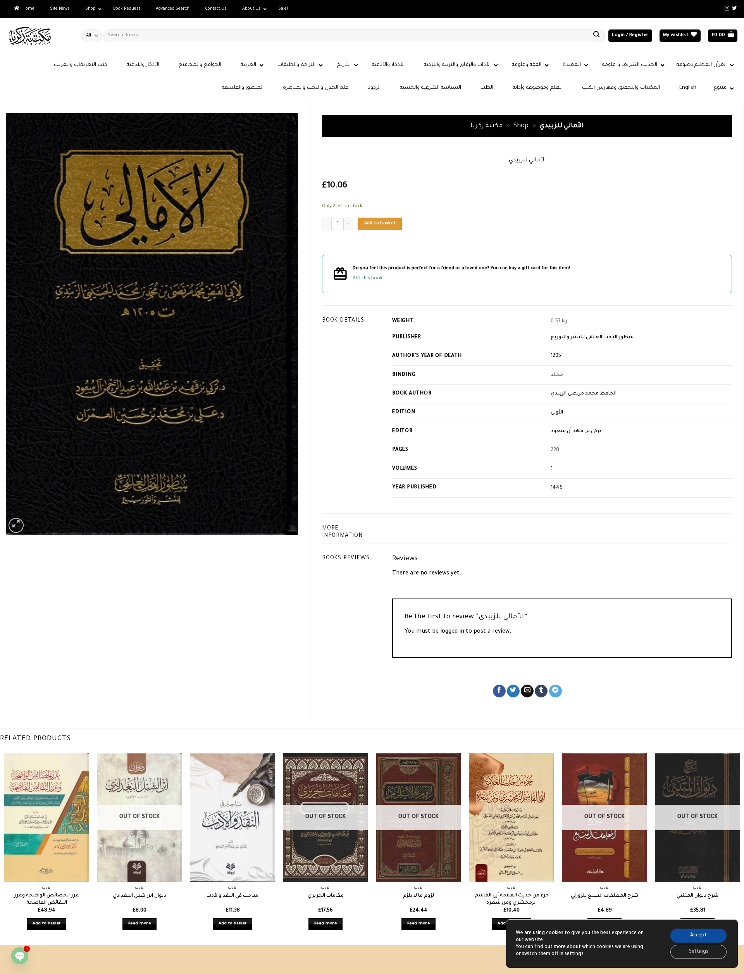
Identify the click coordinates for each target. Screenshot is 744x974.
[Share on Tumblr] (541, 691)
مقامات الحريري (326, 896)
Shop (521, 126)
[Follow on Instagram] (727, 8)
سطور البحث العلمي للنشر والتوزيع (592, 337)
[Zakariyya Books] (38, 36)
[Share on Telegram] (555, 691)
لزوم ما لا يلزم (418, 896)
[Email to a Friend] (527, 691)
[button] (630, 35)
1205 (556, 356)
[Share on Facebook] (499, 691)
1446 (557, 488)
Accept (698, 935)
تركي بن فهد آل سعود (576, 431)
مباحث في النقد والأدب (232, 896)
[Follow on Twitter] (734, 8)
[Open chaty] (19, 955)
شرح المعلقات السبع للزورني (604, 896)
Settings (698, 952)
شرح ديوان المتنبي (697, 896)
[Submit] (596, 35)
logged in (452, 632)
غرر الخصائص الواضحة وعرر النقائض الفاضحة (46, 899)
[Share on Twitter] (513, 691)
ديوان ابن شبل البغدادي (139, 896)
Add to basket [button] (47, 924)
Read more (139, 924)
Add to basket (380, 223)
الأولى (557, 412)
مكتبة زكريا (486, 126)
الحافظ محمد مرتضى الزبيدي (584, 393)
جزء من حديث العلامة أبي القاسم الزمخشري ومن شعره (512, 899)
